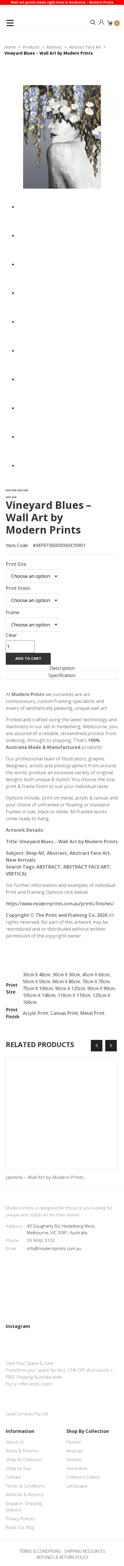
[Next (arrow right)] (14, 497)
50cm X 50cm (36, 981)
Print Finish (18, 588)
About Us (15, 1442)
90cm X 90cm (101, 988)
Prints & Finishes (22, 1451)
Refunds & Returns (25, 1494)
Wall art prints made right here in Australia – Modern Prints (62, 2)
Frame (12, 612)
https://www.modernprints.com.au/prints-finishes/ (60, 903)
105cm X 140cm (39, 995)
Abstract (74, 1451)
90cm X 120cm (70, 988)
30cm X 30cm (66, 974)
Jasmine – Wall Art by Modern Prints (45, 1177)
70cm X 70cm (96, 981)
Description (62, 668)
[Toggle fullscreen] (19, 490)
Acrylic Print (35, 1013)
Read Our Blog (20, 1527)
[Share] (14, 490)
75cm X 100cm (38, 988)
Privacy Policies (20, 1518)
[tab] (62, 668)
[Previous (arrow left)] (8, 497)
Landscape (77, 1486)
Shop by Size (18, 1468)
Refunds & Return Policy (62, 1557)
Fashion (74, 1442)
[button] (93, 22)
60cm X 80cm (66, 981)
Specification (62, 675)
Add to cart (28, 658)
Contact (13, 1477)
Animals (74, 1459)
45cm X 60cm (96, 974)
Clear (11, 635)
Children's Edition (83, 1477)
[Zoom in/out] (25, 490)
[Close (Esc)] (8, 490)
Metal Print (92, 1013)
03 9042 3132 (41, 1240)
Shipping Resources (84, 1551)
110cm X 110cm (74, 995)
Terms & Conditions (25, 1486)
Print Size (16, 564)
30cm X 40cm (36, 974)
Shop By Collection (24, 1459)
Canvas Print (64, 1013)
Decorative (76, 1468)
